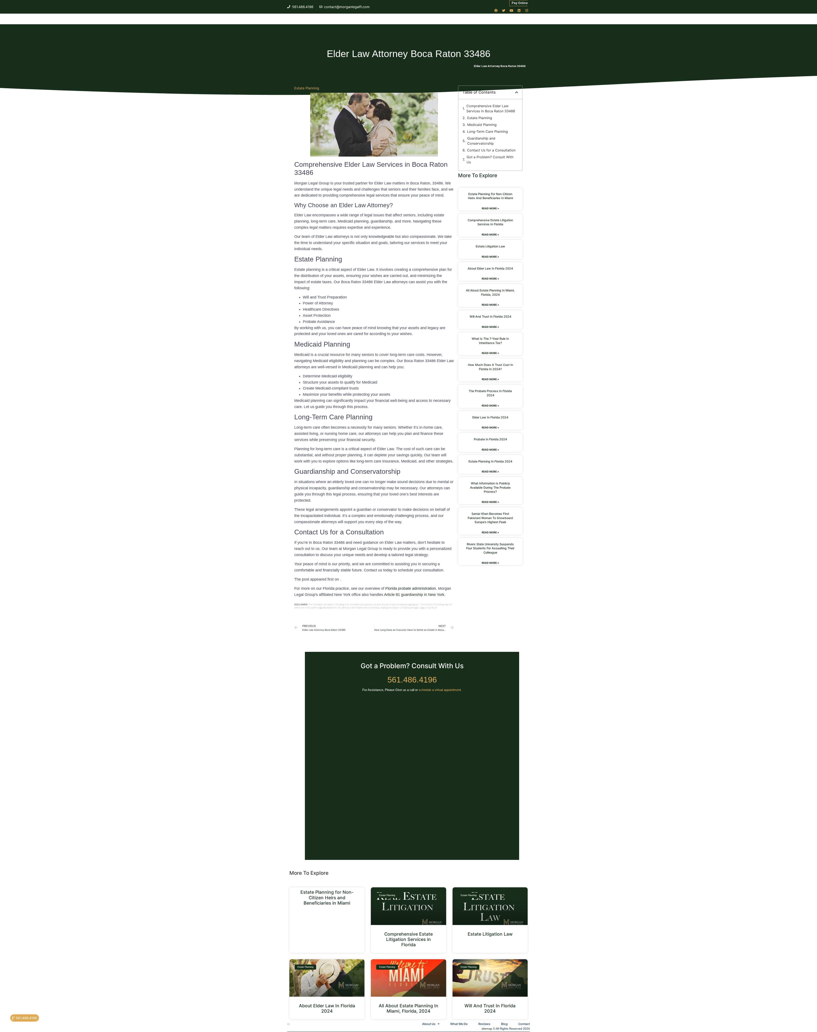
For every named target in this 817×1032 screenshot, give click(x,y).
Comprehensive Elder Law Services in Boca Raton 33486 (490, 108)
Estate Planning (306, 88)
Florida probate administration (410, 588)
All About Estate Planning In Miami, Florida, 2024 (408, 1008)
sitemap (486, 1028)
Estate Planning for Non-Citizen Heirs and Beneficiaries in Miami (327, 897)
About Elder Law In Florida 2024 (490, 268)
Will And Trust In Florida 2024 (490, 316)
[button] (516, 92)
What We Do (459, 1024)
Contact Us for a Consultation (491, 150)
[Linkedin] (519, 10)
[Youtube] (511, 10)
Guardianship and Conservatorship (481, 141)
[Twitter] (503, 10)
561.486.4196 (412, 679)
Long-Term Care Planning (487, 131)
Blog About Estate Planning (455, 66)
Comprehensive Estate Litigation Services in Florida (408, 939)
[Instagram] (526, 10)
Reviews (484, 1024)
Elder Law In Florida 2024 (490, 417)
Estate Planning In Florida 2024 (490, 461)
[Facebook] (496, 10)
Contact (524, 1024)
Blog (504, 1024)
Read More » (490, 208)
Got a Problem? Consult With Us (490, 159)
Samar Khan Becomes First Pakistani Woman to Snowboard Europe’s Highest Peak (490, 518)
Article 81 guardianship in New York (414, 594)
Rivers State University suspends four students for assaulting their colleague (490, 548)
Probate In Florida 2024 (490, 439)
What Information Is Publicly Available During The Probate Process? (490, 487)
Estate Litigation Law (490, 246)
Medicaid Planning (482, 125)
